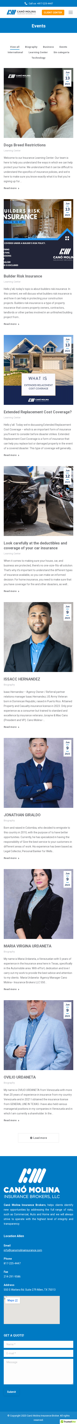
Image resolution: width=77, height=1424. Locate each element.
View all (14, 46)
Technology (38, 57)
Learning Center (38, 52)
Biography (31, 46)
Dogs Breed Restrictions (25, 145)
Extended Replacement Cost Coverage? (38, 412)
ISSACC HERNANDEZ (22, 679)
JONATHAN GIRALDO (22, 815)
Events (63, 46)
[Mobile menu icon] (70, 12)
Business (48, 46)
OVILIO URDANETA (20, 1077)
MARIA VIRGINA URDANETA (27, 946)
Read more (10, 188)
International (15, 52)
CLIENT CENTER (53, 12)
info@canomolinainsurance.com (23, 1250)
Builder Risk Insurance (23, 276)
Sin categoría (61, 52)
